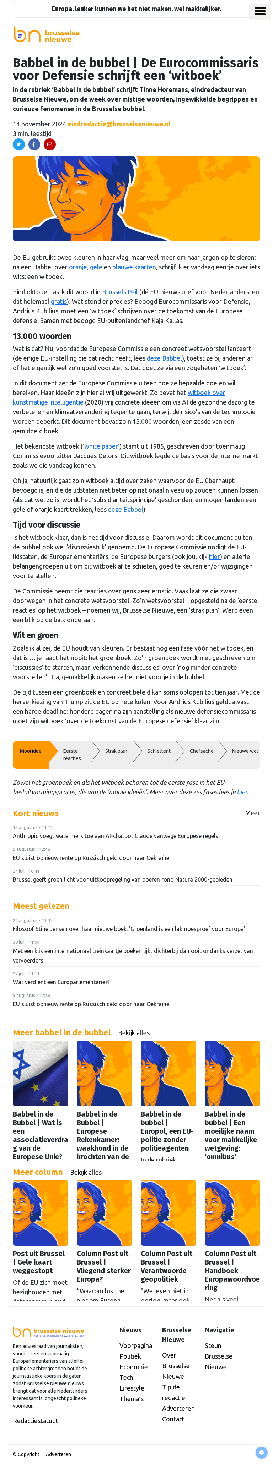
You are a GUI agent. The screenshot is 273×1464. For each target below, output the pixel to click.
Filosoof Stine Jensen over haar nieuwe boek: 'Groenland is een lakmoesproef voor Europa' (129, 929)
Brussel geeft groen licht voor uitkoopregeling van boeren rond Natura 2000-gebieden (122, 879)
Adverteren (178, 1408)
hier (214, 556)
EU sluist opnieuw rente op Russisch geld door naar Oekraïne (91, 858)
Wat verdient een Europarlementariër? (61, 982)
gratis (59, 301)
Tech (126, 1377)
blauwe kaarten (134, 266)
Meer (252, 812)
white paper (101, 446)
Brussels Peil (120, 291)
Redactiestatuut (35, 1420)
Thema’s (131, 1398)
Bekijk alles (134, 1032)
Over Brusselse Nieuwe (176, 1365)
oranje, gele (85, 266)
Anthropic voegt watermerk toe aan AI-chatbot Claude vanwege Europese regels (115, 836)
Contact (173, 1418)
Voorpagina (135, 1345)
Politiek (130, 1356)
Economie (133, 1366)
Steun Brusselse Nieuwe (218, 1356)
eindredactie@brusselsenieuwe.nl (119, 123)
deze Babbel (164, 358)
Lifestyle (131, 1388)
